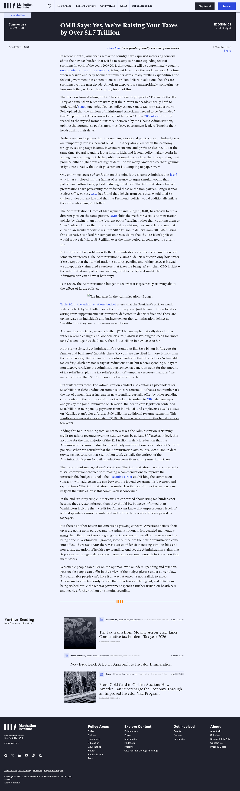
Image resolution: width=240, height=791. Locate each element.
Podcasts (129, 742)
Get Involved (107, 5)
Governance (94, 746)
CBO (94, 193)
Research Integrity (220, 739)
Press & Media (218, 746)
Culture (92, 735)
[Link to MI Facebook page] (5, 756)
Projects (129, 746)
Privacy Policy (24, 770)
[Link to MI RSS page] (40, 756)
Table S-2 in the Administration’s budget (88, 304)
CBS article (151, 116)
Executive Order (121, 476)
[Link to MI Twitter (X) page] (12, 755)
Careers (178, 735)
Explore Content (86, 5)
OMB (113, 215)
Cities (91, 731)
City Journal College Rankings (141, 750)
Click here (114, 48)
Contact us (216, 742)
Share (227, 50)
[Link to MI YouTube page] (26, 755)
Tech (90, 758)
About (123, 5)
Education (93, 742)
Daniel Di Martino (111, 641)
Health (91, 750)
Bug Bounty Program (53, 770)
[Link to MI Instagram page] (33, 756)
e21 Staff (18, 28)
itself (173, 174)
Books (127, 735)
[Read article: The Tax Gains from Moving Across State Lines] (80, 633)
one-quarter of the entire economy (84, 70)
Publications (131, 731)
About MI (215, 731)
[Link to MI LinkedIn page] (19, 756)
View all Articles (18, 15)
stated (82, 106)
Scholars (215, 735)
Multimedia (130, 739)
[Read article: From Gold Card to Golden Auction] (80, 687)
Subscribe (179, 739)
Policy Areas (64, 5)
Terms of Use (10, 770)
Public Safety (95, 754)
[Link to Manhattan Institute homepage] (20, 729)
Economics (222, 24)
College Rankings (142, 5)
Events (177, 731)
